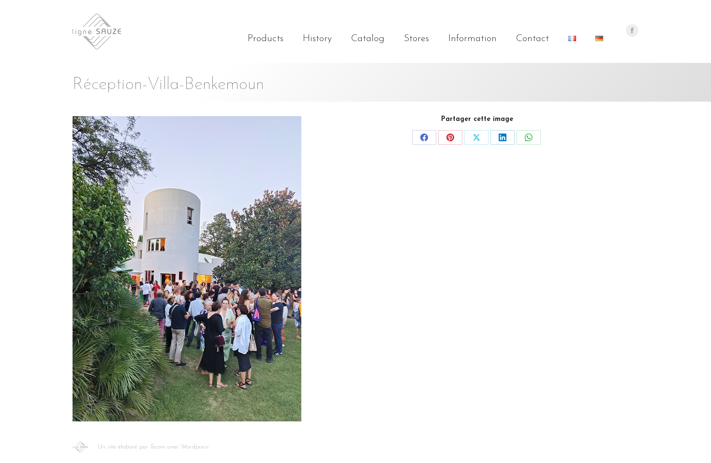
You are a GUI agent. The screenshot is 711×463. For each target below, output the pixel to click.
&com (157, 447)
